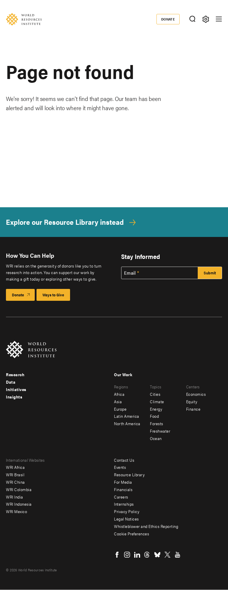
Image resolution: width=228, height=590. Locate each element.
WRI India (14, 497)
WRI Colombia (18, 489)
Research (15, 374)
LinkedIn (137, 555)
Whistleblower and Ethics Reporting (146, 526)
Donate (168, 19)
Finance (193, 409)
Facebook (117, 555)
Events (120, 467)
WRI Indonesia (19, 504)
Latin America (126, 416)
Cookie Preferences (131, 534)
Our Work (123, 374)
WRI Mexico (16, 511)
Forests (156, 423)
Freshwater (160, 431)
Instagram (127, 555)
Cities (155, 394)
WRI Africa (15, 467)
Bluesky (157, 555)
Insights (14, 397)
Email (130, 273)
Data (10, 382)
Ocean (156, 438)
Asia (118, 401)
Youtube (177, 555)
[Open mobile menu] (218, 19)
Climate (157, 401)
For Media (123, 482)
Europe (120, 409)
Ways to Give (53, 295)
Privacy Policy (126, 511)
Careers (121, 497)
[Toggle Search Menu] (192, 19)
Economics (196, 394)
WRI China (15, 482)
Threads (147, 555)
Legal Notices (126, 519)
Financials (123, 489)
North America (127, 423)
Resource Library (129, 474)
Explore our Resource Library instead (65, 222)
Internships (124, 504)
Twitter (167, 555)
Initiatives (16, 389)
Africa (119, 394)
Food (154, 416)
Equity (191, 401)
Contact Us (124, 460)
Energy (156, 409)
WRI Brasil (15, 474)
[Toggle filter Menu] (205, 19)
